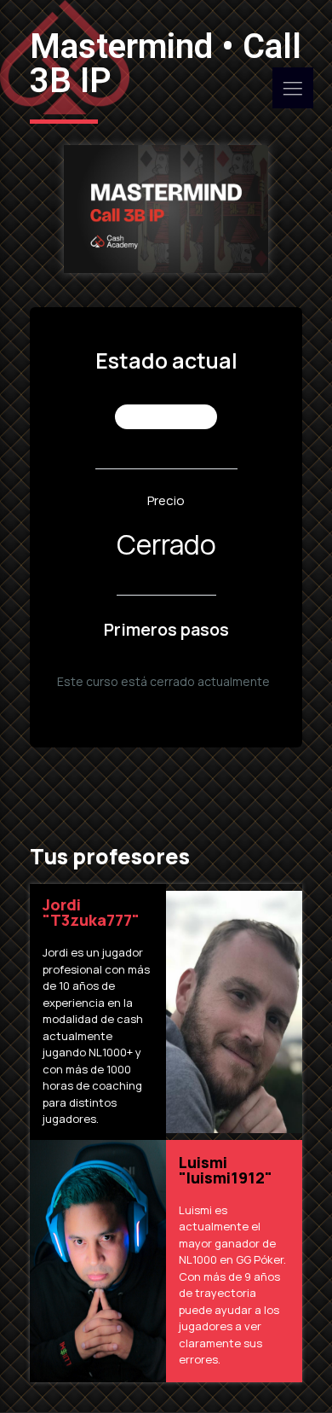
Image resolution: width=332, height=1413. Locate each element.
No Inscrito (166, 417)
